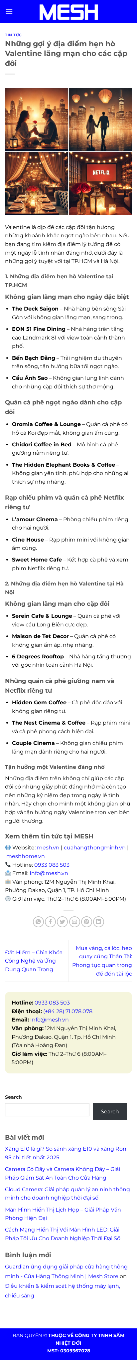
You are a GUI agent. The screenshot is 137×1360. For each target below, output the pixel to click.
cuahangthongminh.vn (95, 847)
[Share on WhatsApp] (38, 921)
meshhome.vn (25, 856)
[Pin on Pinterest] (86, 921)
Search (13, 1097)
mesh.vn (48, 847)
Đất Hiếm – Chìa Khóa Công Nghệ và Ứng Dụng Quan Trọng (34, 961)
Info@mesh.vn (49, 1020)
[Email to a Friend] (74, 921)
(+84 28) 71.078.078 (67, 1011)
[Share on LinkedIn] (98, 921)
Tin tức (13, 35)
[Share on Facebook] (50, 921)
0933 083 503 (51, 865)
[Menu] (9, 11)
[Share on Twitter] (62, 921)
